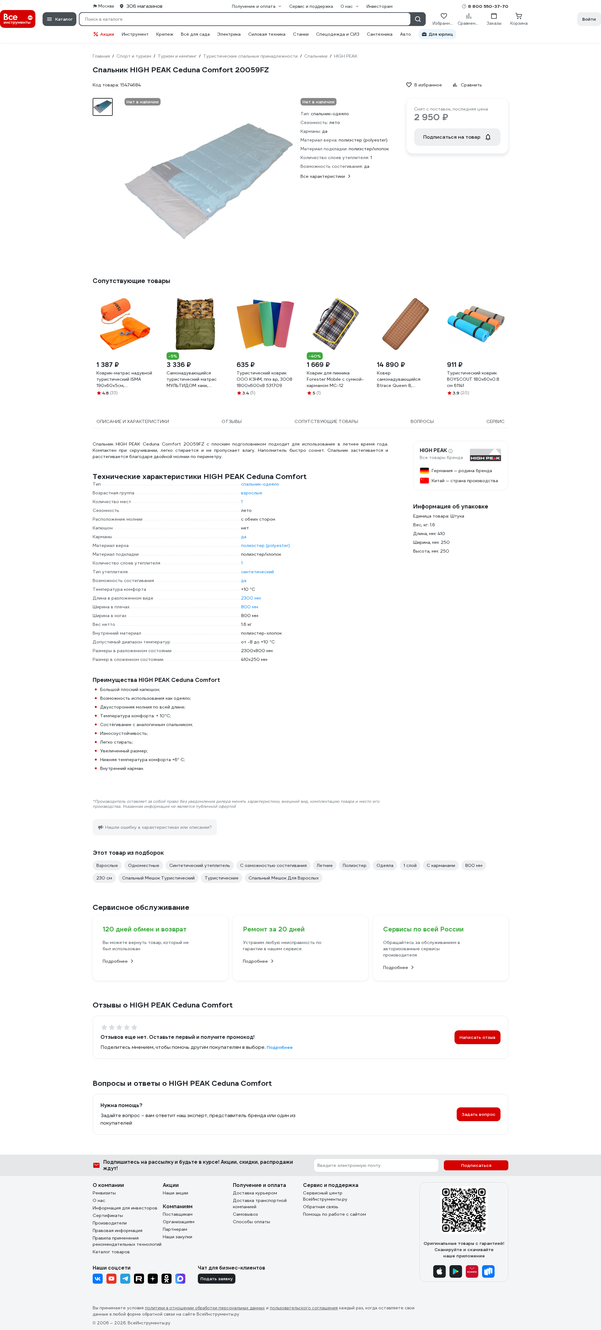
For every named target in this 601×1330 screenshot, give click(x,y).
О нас (99, 1200)
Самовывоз (245, 1214)
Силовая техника (266, 34)
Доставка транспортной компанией (260, 1203)
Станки (301, 34)
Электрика (229, 34)
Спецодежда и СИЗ (337, 34)
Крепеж (164, 34)
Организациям (178, 1221)
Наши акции (175, 1193)
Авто (405, 34)
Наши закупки (177, 1237)
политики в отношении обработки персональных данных (205, 1308)
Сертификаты (108, 1215)
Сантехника (380, 34)
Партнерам (175, 1229)
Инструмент (135, 34)
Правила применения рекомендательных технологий (127, 1241)
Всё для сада (195, 34)
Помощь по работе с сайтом (334, 1214)
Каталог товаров (111, 1252)
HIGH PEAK (433, 450)
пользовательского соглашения (304, 1308)
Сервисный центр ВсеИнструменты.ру (325, 1196)
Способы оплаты (251, 1221)
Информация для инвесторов (125, 1208)
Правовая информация (117, 1230)
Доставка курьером (255, 1193)
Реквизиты (104, 1193)
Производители (110, 1223)
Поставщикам (178, 1214)
